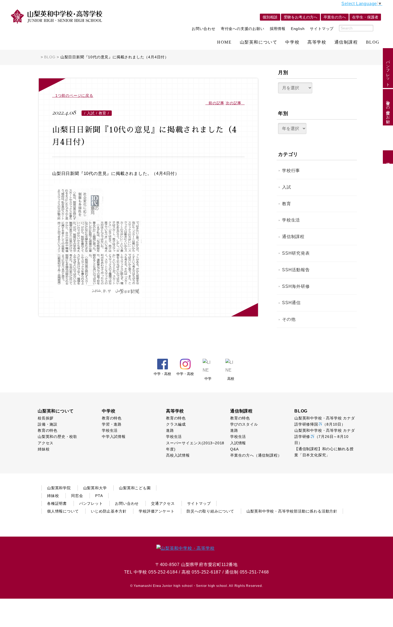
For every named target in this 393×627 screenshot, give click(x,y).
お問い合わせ (203, 28)
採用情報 (278, 28)
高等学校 (316, 42)
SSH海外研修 (296, 286)
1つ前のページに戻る (74, 95)
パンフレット (388, 71)
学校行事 (291, 170)
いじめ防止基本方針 (108, 511)
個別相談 (270, 17)
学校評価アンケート (156, 511)
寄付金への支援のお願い (242, 28)
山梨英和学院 (59, 488)
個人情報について (63, 511)
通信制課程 (346, 42)
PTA (99, 496)
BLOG (373, 42)
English (298, 28)
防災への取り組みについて (210, 511)
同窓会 (77, 496)
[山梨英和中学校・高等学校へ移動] (37, 57)
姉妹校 (53, 496)
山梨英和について (259, 42)
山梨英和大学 (95, 488)
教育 (286, 203)
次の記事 (233, 103)
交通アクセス (163, 503)
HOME (224, 42)
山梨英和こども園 (135, 488)
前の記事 (216, 103)
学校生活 (291, 220)
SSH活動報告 (296, 269)
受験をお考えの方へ (300, 17)
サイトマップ (322, 28)
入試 (286, 187)
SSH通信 (291, 302)
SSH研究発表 (296, 253)
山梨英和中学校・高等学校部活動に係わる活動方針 (291, 511)
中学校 (292, 42)
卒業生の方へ (334, 17)
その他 (288, 319)
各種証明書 (57, 503)
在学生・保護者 (365, 17)
